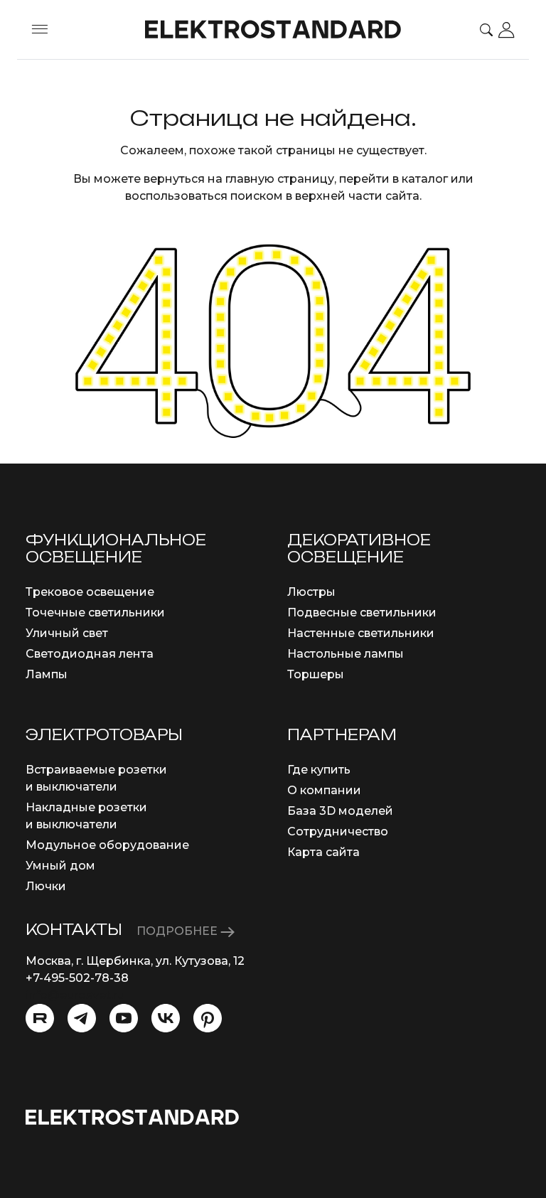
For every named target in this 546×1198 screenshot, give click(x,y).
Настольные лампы (345, 653)
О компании (324, 790)
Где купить (318, 769)
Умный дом (60, 865)
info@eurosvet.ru (75, 995)
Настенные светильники (360, 633)
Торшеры (315, 674)
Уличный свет (67, 633)
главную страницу (279, 179)
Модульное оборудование (107, 845)
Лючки (46, 886)
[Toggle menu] (40, 30)
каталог (425, 179)
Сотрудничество (337, 831)
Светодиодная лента (90, 653)
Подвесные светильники (362, 612)
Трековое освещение (90, 592)
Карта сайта (323, 852)
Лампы (47, 674)
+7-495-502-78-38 (77, 978)
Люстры (311, 592)
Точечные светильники (95, 612)
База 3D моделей (340, 811)
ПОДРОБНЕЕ (178, 931)
